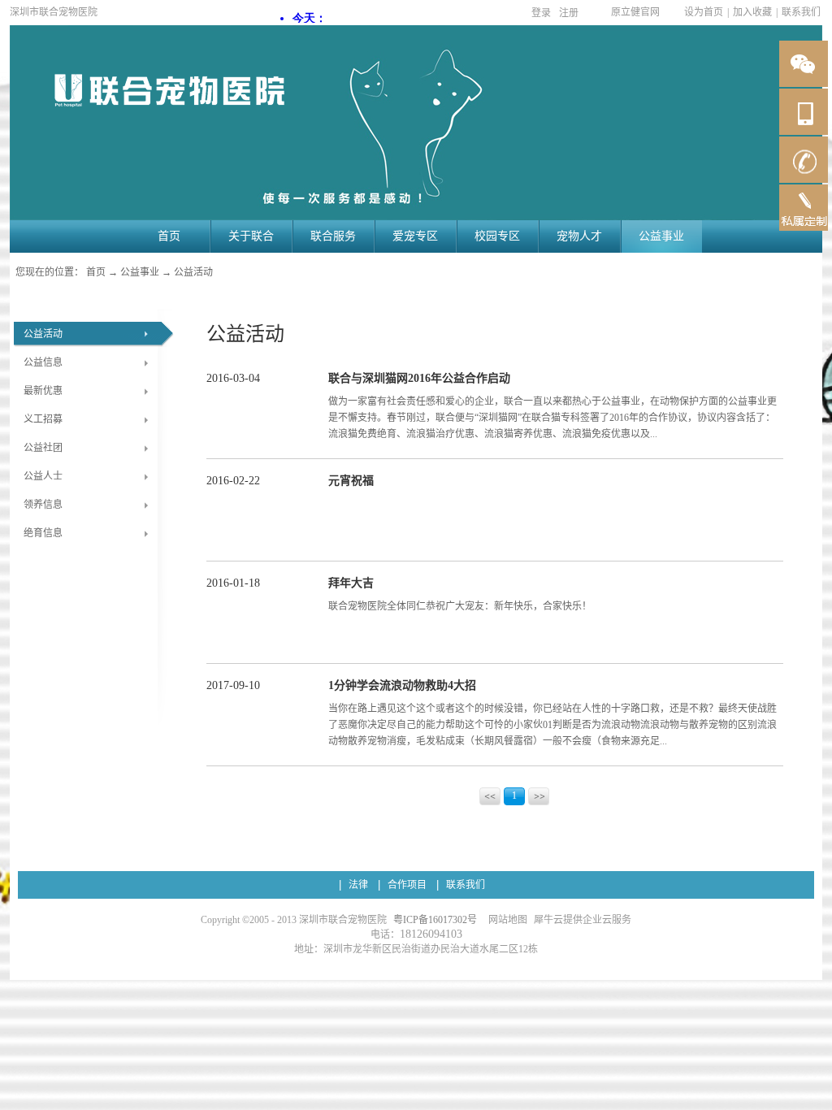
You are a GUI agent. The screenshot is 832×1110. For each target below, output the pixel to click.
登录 (541, 13)
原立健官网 (635, 12)
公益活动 (193, 272)
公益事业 (139, 272)
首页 (169, 236)
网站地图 (505, 920)
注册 (568, 13)
